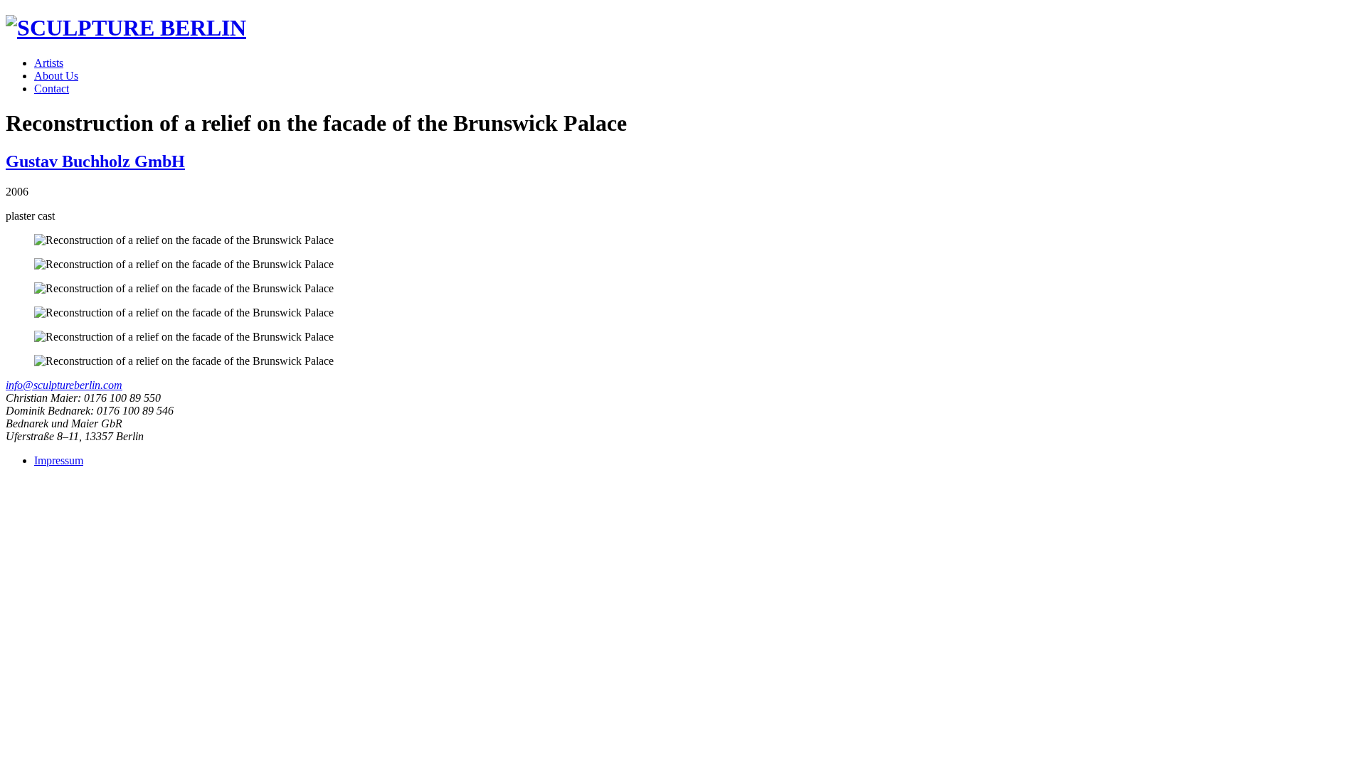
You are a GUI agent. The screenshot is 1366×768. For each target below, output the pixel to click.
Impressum (58, 460)
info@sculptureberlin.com (64, 385)
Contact (51, 88)
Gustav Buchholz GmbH (95, 161)
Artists (48, 63)
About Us (56, 76)
